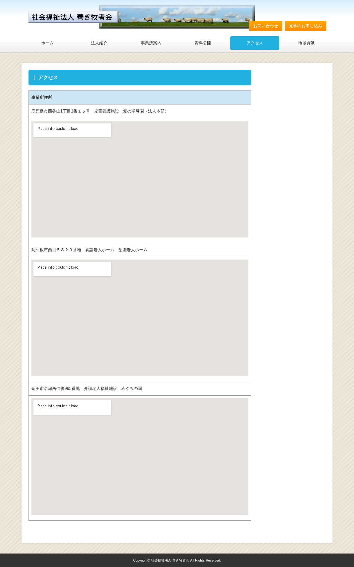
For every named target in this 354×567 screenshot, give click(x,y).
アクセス (254, 43)
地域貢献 (306, 43)
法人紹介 (99, 43)
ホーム (47, 43)
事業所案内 (151, 43)
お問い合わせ (265, 26)
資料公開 (203, 43)
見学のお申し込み (305, 26)
